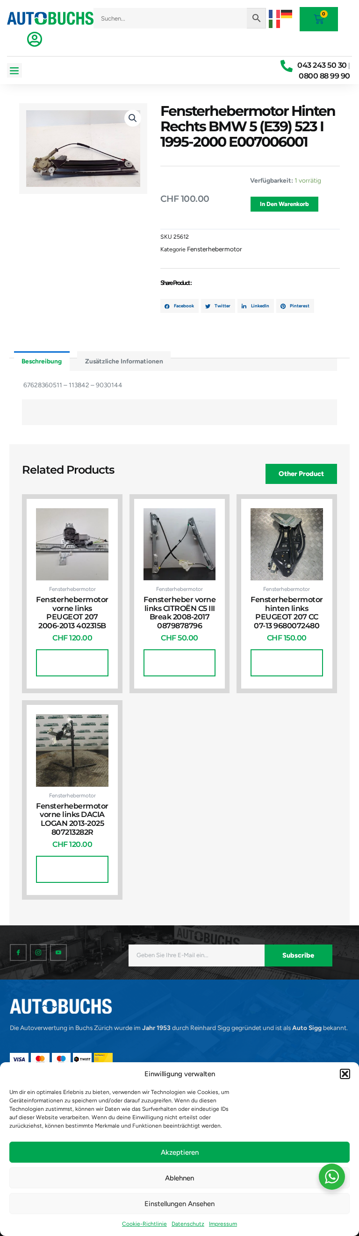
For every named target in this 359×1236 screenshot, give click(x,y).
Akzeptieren (180, 1152)
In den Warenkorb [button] (72, 662)
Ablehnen (179, 1178)
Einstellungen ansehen (179, 1204)
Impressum (223, 1224)
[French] (275, 13)
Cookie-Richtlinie (144, 1224)
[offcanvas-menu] (34, 39)
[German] (287, 13)
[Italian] (275, 23)
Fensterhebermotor (214, 249)
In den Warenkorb (284, 203)
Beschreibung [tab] (42, 361)
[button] (345, 1074)
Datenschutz (188, 1224)
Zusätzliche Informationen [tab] (124, 361)
